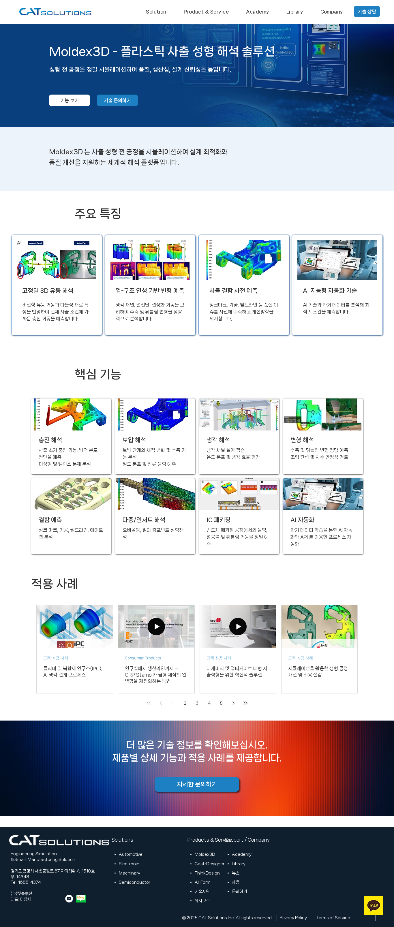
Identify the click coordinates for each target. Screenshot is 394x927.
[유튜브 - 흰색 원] (69, 898)
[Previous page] (160, 703)
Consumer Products (143, 658)
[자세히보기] (71, 436)
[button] (156, 11)
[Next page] (233, 703)
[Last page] (245, 703)
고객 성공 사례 (55, 658)
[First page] (148, 703)
